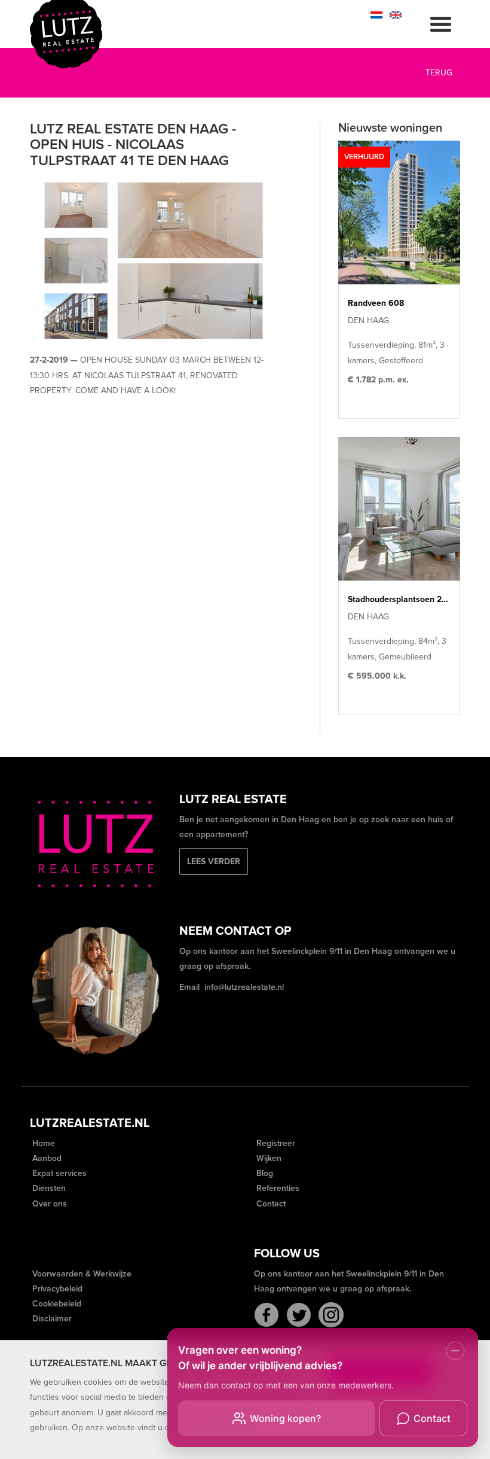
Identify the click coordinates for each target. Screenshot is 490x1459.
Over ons (48, 1204)
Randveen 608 (376, 303)
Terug (437, 73)
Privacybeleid (56, 1289)
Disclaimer (51, 1319)
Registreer (274, 1143)
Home (42, 1143)
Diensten (48, 1188)
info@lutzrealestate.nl (244, 987)
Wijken (267, 1158)
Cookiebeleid (55, 1304)
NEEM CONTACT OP (235, 931)
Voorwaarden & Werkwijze (80, 1274)
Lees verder (213, 861)
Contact (270, 1204)
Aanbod (46, 1158)
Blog (263, 1173)
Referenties (276, 1188)
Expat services (58, 1173)
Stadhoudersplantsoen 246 (399, 599)
